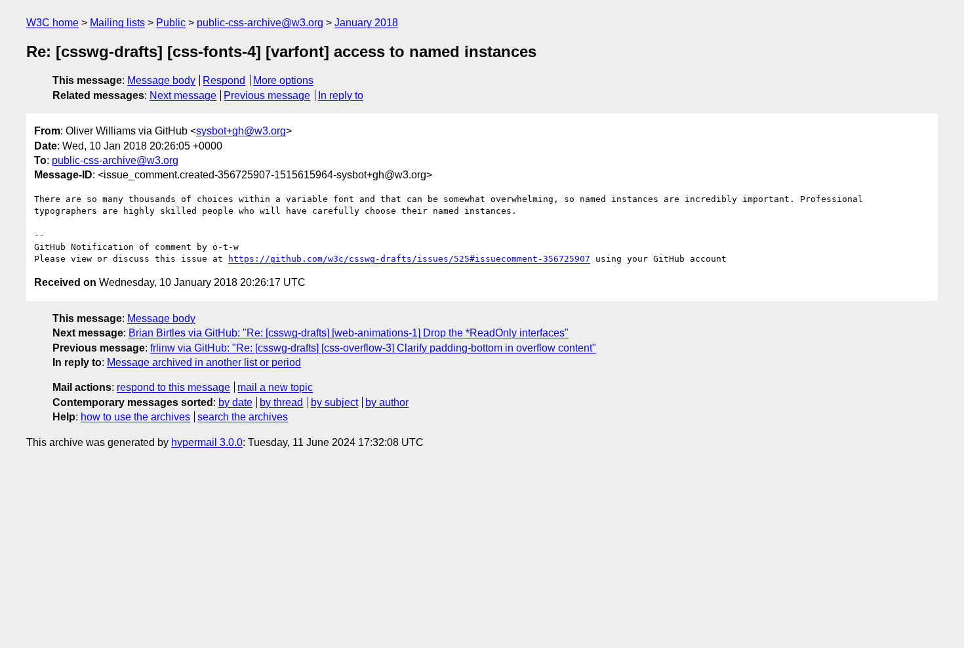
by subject (334, 402)
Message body (161, 80)
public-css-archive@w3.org (260, 22)
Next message (183, 95)
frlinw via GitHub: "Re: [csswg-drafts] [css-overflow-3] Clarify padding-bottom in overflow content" (373, 348)
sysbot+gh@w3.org (241, 130)
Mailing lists (117, 22)
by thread (281, 402)
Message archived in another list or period (204, 362)
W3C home (52, 22)
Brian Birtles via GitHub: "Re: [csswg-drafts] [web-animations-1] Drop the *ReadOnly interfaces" (349, 332)
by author (387, 402)
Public (171, 22)
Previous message (267, 95)
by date (235, 402)
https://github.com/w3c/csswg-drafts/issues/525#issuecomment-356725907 (409, 259)
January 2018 (366, 22)
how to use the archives (135, 416)
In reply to (340, 95)
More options (283, 80)
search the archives (242, 416)
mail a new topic (275, 387)
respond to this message (173, 387)
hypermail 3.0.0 (207, 442)
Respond (224, 80)
